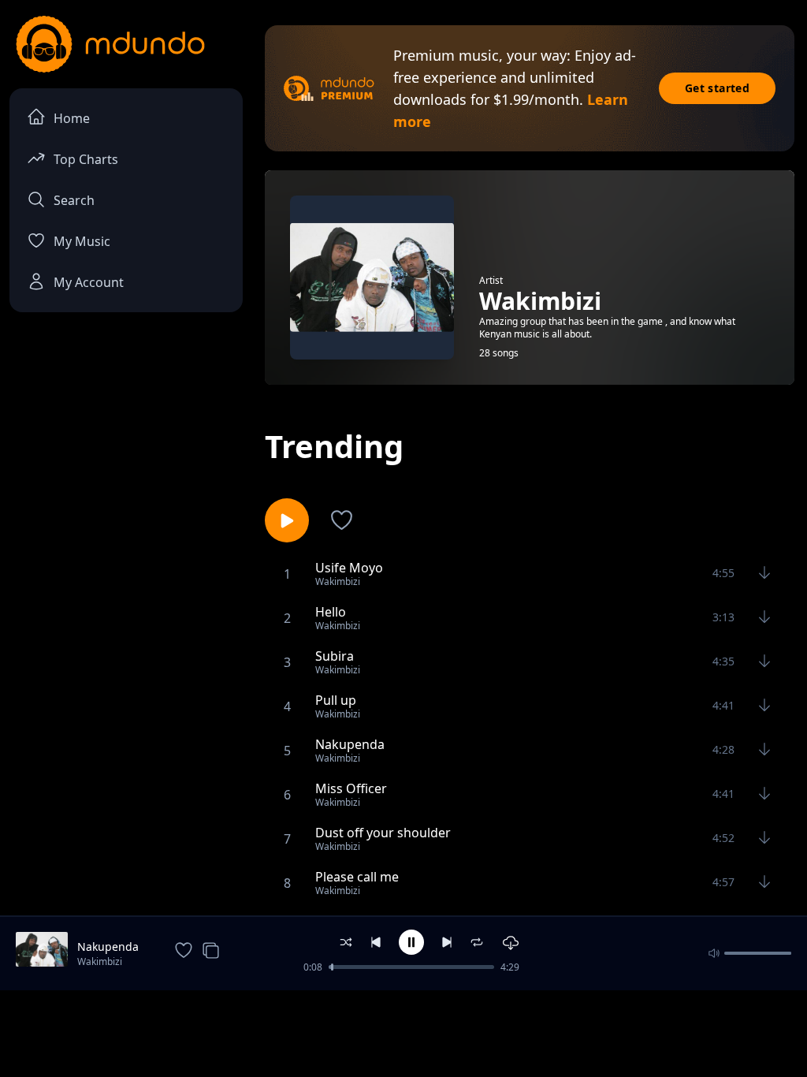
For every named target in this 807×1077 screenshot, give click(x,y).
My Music (82, 241)
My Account (89, 282)
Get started (717, 87)
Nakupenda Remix (108, 947)
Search (74, 200)
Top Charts (86, 159)
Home (72, 118)
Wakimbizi (99, 961)
